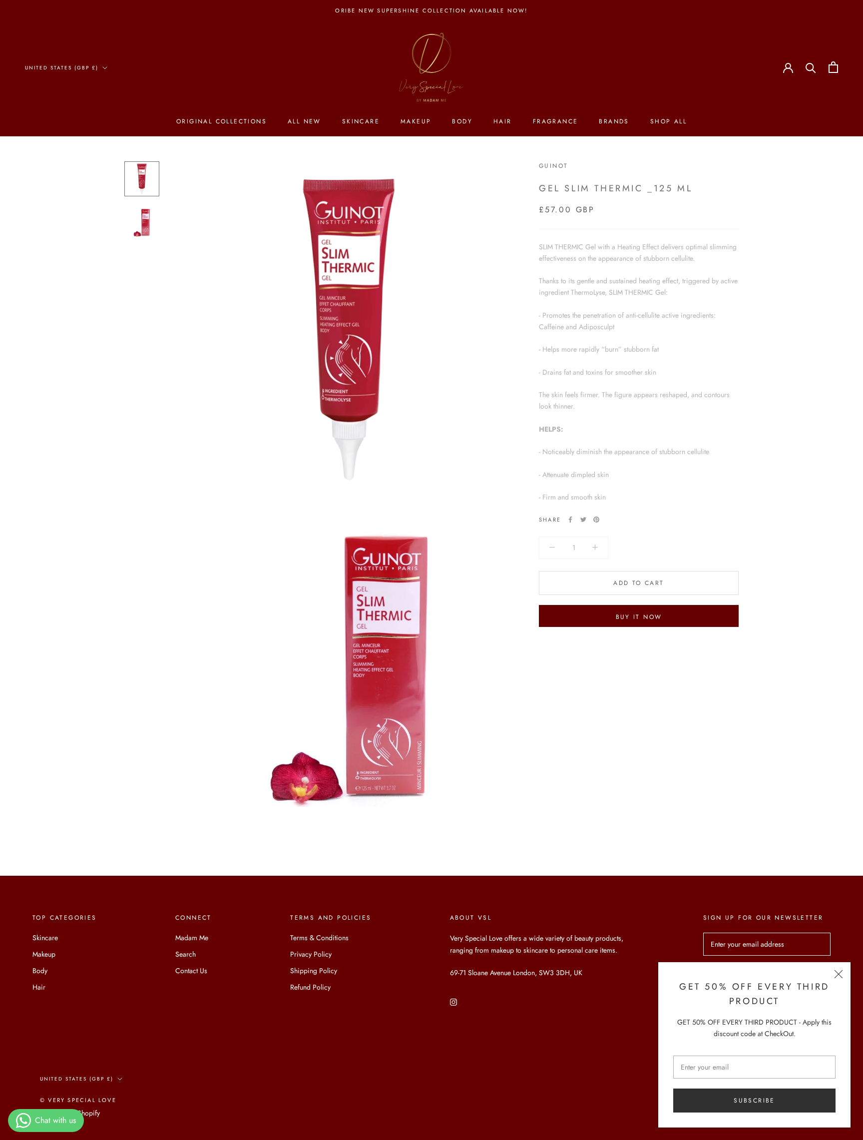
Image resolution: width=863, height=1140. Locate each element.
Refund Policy (310, 987)
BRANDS (614, 121)
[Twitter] (583, 520)
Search (185, 954)
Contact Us (191, 971)
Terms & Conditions (319, 938)
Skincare (361, 121)
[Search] (811, 67)
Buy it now (639, 616)
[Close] (838, 974)
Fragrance (555, 121)
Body (462, 121)
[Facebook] (570, 520)
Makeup (416, 121)
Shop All (668, 121)
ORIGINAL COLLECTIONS (221, 121)
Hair (502, 121)
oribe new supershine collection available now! (431, 10)
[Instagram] (453, 1002)
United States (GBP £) (61, 67)
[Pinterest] (596, 520)
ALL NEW (304, 121)
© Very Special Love (78, 1100)
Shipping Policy (313, 971)
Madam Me (191, 938)
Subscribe (754, 1100)
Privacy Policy (311, 954)
